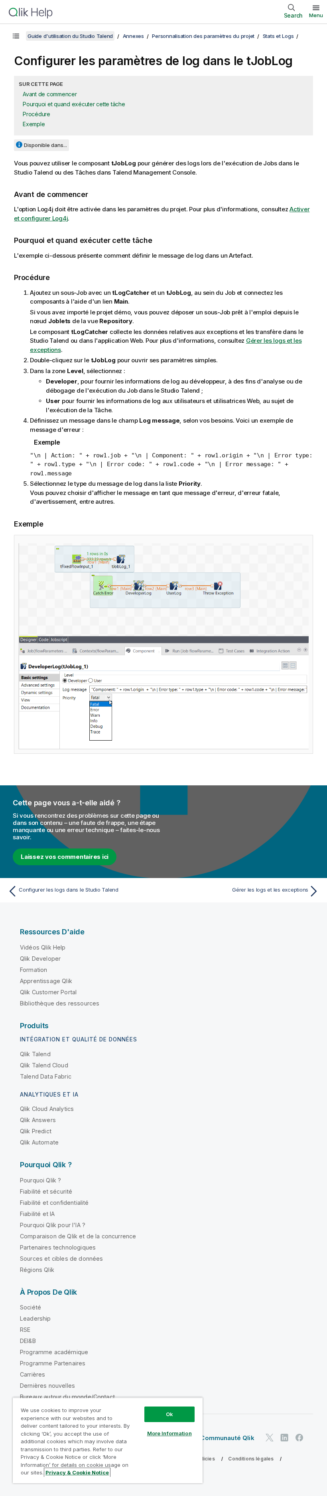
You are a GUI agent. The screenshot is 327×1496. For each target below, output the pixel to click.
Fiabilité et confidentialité (54, 1202)
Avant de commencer (50, 94)
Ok (169, 1414)
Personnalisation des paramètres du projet (203, 36)
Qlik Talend (35, 1054)
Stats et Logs (278, 36)
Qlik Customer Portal (48, 992)
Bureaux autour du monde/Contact (67, 1396)
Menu (316, 15)
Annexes (133, 36)
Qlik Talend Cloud (44, 1065)
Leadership (35, 1318)
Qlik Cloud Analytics (47, 1108)
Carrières (32, 1374)
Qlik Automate (39, 1142)
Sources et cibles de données (61, 1258)
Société (30, 1307)
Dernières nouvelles (47, 1385)
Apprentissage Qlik (46, 980)
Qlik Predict (35, 1131)
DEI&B (28, 1340)
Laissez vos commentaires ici (64, 856)
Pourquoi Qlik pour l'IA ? (52, 1225)
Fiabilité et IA (37, 1213)
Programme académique (54, 1352)
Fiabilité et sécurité (46, 1191)
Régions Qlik (37, 1269)
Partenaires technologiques (58, 1247)
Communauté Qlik (227, 1438)
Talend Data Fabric (45, 1076)
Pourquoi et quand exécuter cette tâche (74, 104)
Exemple (34, 124)
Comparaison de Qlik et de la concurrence (78, 1236)
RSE (25, 1329)
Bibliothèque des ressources (59, 1003)
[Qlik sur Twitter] (270, 1437)
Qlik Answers (38, 1120)
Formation (33, 969)
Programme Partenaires (52, 1363)
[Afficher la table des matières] (16, 36)
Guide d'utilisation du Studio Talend (70, 36)
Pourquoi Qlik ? (40, 1180)
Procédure (36, 114)
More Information (169, 1433)
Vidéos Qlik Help (43, 947)
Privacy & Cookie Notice (77, 1472)
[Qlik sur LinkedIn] (284, 1437)
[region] (108, 1440)
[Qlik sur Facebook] (299, 1437)
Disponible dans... (45, 145)
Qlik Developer (40, 958)
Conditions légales (251, 1459)
